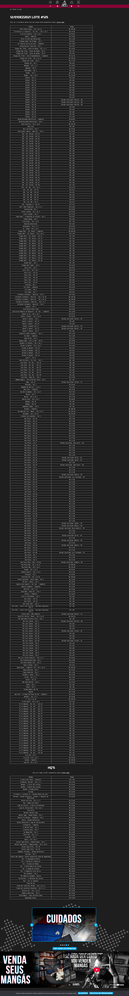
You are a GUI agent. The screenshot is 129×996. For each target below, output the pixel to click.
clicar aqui (60, 22)
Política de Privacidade (101, 993)
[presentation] (32, 925)
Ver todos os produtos (64, 948)
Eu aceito (83, 993)
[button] (60, 945)
